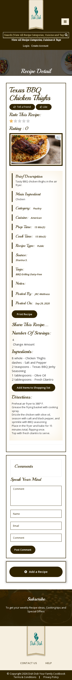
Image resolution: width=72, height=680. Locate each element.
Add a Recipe (38, 572)
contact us (28, 663)
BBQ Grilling (22, 274)
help (48, 663)
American (36, 218)
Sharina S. (21, 260)
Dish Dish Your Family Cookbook (46, 673)
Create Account (39, 46)
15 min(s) (39, 227)
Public (40, 246)
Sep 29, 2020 (42, 303)
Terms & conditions (25, 677)
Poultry (37, 208)
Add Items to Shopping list (33, 387)
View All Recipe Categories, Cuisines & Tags (36, 39)
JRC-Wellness (42, 294)
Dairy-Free (36, 274)
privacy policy (51, 677)
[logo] (36, 15)
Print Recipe (24, 314)
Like (45, 107)
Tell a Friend (24, 107)
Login (26, 46)
